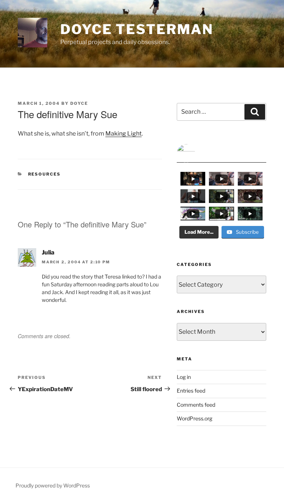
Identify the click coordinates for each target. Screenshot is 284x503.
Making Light (123, 133)
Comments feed (196, 405)
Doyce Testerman (136, 29)
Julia (48, 252)
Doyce (79, 103)
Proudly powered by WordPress (53, 485)
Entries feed (191, 390)
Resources (44, 174)
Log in (184, 377)
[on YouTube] (221, 153)
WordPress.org (194, 418)
